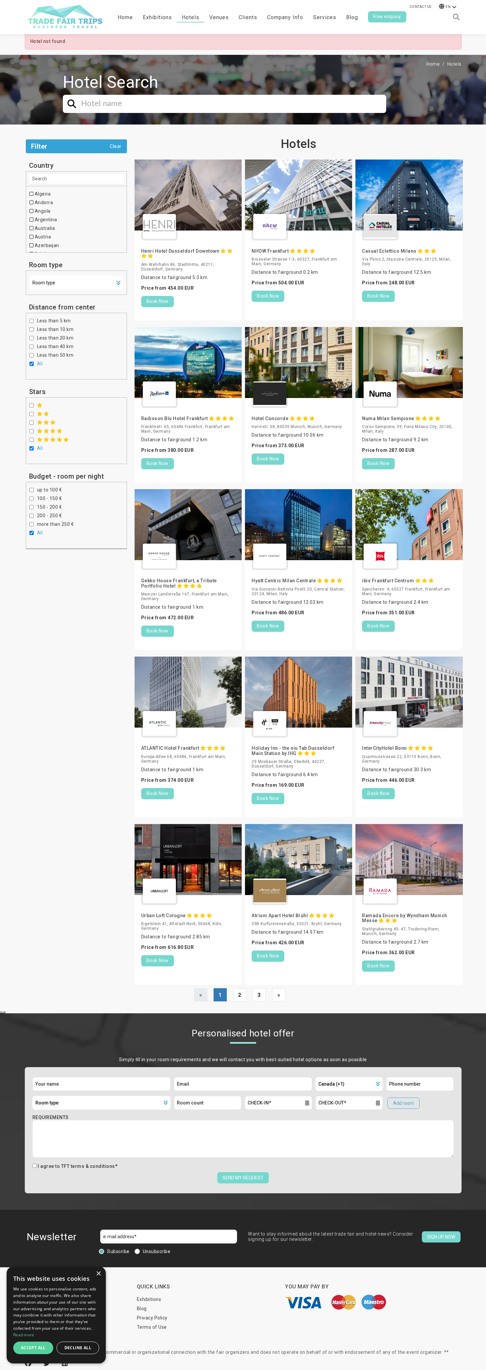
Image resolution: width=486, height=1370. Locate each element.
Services (324, 17)
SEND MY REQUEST (243, 1177)
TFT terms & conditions (88, 1166)
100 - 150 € (49, 498)
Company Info (285, 17)
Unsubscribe (157, 1251)
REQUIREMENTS (50, 1117)
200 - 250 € (49, 515)
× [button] (98, 1273)
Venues (219, 17)
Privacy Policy (152, 1317)
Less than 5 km (54, 320)
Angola (42, 211)
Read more (23, 1335)
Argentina (45, 219)
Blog (352, 17)
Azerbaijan (46, 245)
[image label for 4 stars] (49, 431)
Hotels (190, 17)
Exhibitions (149, 1299)
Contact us (420, 7)
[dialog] (56, 1315)
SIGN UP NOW (441, 1237)
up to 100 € (49, 489)
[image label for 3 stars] (46, 422)
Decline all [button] (77, 1348)
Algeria (42, 194)
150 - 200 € (49, 507)
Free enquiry (387, 16)
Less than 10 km (55, 329)
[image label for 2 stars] (43, 413)
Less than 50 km (55, 355)
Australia (44, 228)
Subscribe (118, 1251)
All (40, 363)
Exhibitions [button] (157, 17)
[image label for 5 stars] (53, 439)
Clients (248, 17)
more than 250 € (55, 524)
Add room (403, 1103)
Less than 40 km (55, 346)
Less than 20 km (55, 338)
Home (125, 17)
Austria (42, 236)
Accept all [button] (33, 1348)
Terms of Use (152, 1327)
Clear (116, 146)
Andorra (43, 202)
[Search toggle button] (456, 17)
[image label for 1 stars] (40, 405)
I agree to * (77, 1166)
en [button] (448, 7)
